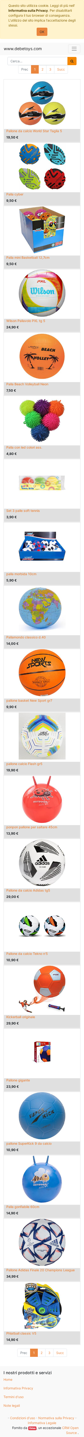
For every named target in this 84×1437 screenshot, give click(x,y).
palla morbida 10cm (21, 574)
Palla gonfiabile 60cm (22, 1207)
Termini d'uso (14, 1397)
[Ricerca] (72, 61)
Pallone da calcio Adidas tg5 (28, 890)
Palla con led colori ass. (24, 447)
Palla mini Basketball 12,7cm (27, 257)
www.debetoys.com (23, 48)
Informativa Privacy (18, 1388)
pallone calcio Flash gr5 (24, 764)
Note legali (12, 1405)
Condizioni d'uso (22, 1418)
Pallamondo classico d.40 (26, 637)
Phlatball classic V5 (21, 1333)
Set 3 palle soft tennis (23, 511)
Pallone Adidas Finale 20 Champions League (40, 1270)
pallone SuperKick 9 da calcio (29, 1143)
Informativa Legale (42, 1423)
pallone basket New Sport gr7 (29, 700)
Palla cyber (14, 194)
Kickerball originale (20, 1017)
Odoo (32, 1428)
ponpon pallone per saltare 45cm (31, 827)
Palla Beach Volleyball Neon (27, 384)
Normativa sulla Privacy (56, 1418)
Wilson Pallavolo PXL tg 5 (25, 321)
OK (42, 32)
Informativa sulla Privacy (28, 10)
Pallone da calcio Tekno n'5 (27, 954)
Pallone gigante (18, 1080)
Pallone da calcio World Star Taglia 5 (34, 131)
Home (8, 1379)
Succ (61, 69)
